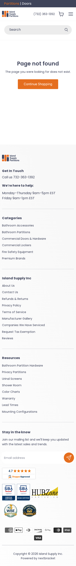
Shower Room (11, 385)
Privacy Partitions (14, 372)
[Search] (66, 30)
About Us (8, 286)
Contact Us (10, 292)
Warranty (8, 398)
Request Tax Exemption (18, 332)
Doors (26, 3)
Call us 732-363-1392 (18, 177)
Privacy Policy (11, 305)
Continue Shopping (38, 84)
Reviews (7, 338)
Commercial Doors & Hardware (24, 239)
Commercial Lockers (16, 245)
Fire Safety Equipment (17, 252)
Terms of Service (14, 312)
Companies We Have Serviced (23, 325)
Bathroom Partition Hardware (22, 366)
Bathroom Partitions (16, 232)
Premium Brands (13, 258)
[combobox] (32, 30)
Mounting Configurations (19, 412)
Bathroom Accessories (18, 225)
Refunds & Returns (15, 299)
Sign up (69, 458)
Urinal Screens (12, 379)
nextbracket (46, 558)
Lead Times (10, 405)
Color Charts (11, 392)
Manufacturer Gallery (17, 319)
